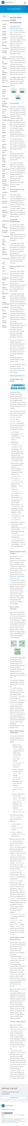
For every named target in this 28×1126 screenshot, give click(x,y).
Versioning (4, 192)
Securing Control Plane (4, 111)
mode (17, 1070)
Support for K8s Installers (4, 33)
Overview (4, 24)
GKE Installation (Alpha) (4, 72)
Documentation (14, 1097)
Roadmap (4, 313)
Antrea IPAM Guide (4, 175)
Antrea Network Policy (4, 91)
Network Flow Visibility (4, 146)
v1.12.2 (4, 16)
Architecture (5, 98)
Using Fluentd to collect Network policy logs (4, 251)
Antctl (3, 96)
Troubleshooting (6, 120)
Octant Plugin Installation (4, 226)
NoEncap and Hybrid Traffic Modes (4, 158)
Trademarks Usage (12, 1122)
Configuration (5, 48)
